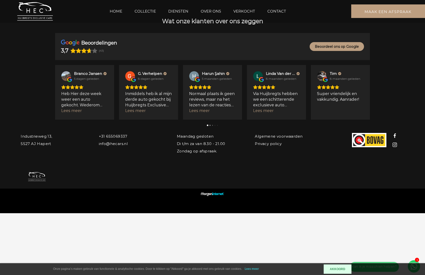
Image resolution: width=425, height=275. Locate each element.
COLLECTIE (145, 11)
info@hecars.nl (113, 143)
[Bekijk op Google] (66, 76)
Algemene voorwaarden (279, 136)
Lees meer (252, 269)
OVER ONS (211, 11)
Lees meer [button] (71, 110)
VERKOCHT (244, 11)
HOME (116, 11)
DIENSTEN (178, 11)
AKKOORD (337, 269)
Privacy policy (268, 143)
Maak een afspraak (387, 11)
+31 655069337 (113, 136)
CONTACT (276, 11)
